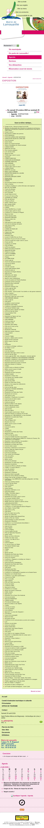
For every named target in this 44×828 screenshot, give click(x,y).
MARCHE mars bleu (10, 148)
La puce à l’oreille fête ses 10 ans (13, 237)
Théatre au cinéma (10, 252)
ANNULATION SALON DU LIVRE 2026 (15, 138)
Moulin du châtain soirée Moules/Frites (15, 516)
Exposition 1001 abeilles (11, 324)
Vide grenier (8, 265)
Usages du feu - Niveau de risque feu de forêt (16, 126)
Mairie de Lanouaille (9, 740)
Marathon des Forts (10, 422)
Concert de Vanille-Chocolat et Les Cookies (16, 436)
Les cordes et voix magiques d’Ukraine (15, 633)
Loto (6, 621)
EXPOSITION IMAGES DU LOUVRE (14, 173)
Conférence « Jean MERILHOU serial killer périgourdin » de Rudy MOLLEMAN (21, 479)
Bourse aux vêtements (10, 514)
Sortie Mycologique (10, 491)
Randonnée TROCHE (10, 329)
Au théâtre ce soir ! (10, 347)
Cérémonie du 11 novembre (12, 556)
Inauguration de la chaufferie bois (13, 654)
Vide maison (8, 486)
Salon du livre (8, 230)
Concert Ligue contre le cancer (13, 210)
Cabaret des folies (9, 232)
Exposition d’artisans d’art (11, 286)
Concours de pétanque (10, 452)
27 (22, 778)
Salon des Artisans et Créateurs (13, 364)
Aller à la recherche (22, 12)
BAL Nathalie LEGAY (10, 204)
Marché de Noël (9, 153)
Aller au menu (22, 8)
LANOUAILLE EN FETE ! (11, 503)
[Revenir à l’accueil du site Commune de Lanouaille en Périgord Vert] (11, 26)
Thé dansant (8, 430)
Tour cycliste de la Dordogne (12, 454)
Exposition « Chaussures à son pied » (14, 397)
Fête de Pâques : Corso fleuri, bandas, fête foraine (18, 677)
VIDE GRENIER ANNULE (11, 298)
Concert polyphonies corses (12, 407)
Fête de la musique (10, 653)
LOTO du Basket (9, 390)
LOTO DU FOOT (9, 371)
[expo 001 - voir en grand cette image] (22, 103)
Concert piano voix (10, 255)
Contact (4, 710)
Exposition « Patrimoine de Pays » (13, 504)
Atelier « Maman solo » (11, 202)
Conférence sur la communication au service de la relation (20, 620)
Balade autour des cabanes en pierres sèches (16, 501)
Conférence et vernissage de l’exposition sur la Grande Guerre (21, 572)
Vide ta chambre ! (9, 293)
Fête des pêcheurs (10, 199)
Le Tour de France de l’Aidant (12, 544)
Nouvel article (8, 178)
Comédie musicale (9, 266)
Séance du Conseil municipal (12, 143)
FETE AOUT (8, 227)
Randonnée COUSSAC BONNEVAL (14, 389)
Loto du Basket (9, 610)
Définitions (5, 735)
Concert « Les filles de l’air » (12, 539)
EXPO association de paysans (12, 248)
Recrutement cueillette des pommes (14, 133)
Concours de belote (10, 597)
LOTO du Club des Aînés (11, 311)
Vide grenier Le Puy (10, 190)
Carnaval (7, 541)
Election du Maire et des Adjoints (13, 603)
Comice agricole (9, 260)
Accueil (4, 77)
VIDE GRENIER (9, 163)
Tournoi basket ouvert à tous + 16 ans (14, 412)
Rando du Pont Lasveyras (11, 339)
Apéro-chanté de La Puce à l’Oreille (14, 669)
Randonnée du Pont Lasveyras (13, 372)
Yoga (6, 343)
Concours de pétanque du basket (13, 224)
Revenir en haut (35, 691)
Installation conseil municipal (12, 303)
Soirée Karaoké (9, 488)
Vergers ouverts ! (9, 132)
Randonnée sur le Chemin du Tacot (14, 500)
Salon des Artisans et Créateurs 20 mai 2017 (16, 413)
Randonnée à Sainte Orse (11, 375)
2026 (7, 767)
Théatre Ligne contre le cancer (13, 166)
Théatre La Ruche (9, 201)
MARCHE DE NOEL (10, 250)
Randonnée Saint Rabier (11, 304)
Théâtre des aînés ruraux (11, 537)
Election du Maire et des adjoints (13, 403)
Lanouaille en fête (9, 322)
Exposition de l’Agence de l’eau (13, 316)
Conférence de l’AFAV (10, 243)
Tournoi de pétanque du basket (13, 261)
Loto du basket (9, 333)
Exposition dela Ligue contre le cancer (14, 352)
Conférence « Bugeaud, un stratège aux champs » (18, 559)
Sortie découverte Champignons (13, 562)
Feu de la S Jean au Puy (11, 196)
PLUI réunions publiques (11, 150)
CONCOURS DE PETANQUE (12, 160)
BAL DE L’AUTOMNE (10, 187)
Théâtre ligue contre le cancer (12, 155)
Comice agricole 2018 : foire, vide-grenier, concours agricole (20, 356)
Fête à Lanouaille (9, 579)
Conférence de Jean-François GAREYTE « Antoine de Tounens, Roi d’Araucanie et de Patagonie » (22, 439)
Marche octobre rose (10, 219)
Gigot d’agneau (9, 580)
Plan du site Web (7, 727)
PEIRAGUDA (8, 233)
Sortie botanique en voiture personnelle (15, 519)
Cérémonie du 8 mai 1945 (11, 666)
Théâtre (7, 366)
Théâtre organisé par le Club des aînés (15, 681)
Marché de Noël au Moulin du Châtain (14, 309)
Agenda (10, 77)
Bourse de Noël (9, 552)
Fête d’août (8, 640)
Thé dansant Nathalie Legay (12, 308)
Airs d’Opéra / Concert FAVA (12, 508)
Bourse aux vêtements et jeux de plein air (15, 661)
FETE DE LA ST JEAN (11, 275)
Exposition (7, 156)
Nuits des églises (9, 410)
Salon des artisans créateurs (12, 331)
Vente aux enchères (10, 557)
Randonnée (8, 344)
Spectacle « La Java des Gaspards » (14, 612)
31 (28, 771)
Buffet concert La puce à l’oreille (13, 369)
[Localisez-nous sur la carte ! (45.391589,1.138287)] (22, 805)
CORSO (7, 207)
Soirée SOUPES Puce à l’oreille (13, 209)
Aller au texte (22, 2)
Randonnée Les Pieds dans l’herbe (14, 392)
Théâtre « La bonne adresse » (12, 467)
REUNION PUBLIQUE (10, 217)
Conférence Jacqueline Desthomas (14, 306)
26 (16, 778)
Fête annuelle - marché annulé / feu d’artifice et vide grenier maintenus (23, 291)
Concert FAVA (8, 643)
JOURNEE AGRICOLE (11, 161)
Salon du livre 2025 (10, 165)
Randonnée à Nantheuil (11, 472)
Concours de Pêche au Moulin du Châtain (15, 465)
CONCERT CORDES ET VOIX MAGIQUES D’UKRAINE (19, 357)
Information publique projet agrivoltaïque (15, 137)
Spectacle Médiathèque (11, 598)
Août (3, 767)
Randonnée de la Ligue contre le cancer (15, 496)
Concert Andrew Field (10, 313)
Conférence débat (9, 585)
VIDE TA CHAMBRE (10, 253)
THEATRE (7, 220)
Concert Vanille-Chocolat (11, 531)
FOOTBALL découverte (11, 495)
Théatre (7, 257)
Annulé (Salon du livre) (10, 194)
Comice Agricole (9, 560)
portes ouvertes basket (11, 294)
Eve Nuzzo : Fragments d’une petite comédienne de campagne (21, 679)
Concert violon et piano (11, 446)
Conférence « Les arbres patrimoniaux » (15, 575)
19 (16, 776)
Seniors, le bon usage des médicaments (15, 384)
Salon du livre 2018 (10, 380)
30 (41, 778)
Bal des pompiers (9, 644)
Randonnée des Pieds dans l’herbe (14, 564)
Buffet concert (8, 459)
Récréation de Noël (10, 618)
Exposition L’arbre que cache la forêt (14, 296)
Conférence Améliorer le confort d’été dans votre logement (20, 185)
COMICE (7, 180)
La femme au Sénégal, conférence (13, 346)
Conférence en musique (11, 588)
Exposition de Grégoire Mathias (13, 271)
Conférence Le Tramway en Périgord (14, 212)
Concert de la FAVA (10, 577)
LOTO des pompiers (10, 247)
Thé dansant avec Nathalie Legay (13, 668)
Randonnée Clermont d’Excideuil (13, 442)
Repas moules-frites (10, 626)
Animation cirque (9, 235)
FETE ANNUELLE (9, 135)
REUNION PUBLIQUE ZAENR (13, 176)
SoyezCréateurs (19, 825)
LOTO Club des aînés (10, 215)
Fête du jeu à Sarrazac (11, 524)
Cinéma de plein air (10, 270)
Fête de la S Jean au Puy (11, 326)
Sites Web (5, 730)
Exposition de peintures (11, 464)
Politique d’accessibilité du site (22, 15)
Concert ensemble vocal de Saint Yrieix (15, 674)
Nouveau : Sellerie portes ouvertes (14, 338)
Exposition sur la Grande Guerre (13, 574)
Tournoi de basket (9, 584)
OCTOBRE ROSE (9, 258)
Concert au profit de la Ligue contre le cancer (16, 240)
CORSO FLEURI (9, 147)
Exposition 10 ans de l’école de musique (15, 238)
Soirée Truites (8, 534)
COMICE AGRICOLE (10, 158)
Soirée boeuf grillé (9, 630)
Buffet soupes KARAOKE (11, 171)
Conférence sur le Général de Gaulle (14, 649)
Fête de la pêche (9, 456)
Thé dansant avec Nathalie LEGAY (14, 377)
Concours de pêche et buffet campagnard (15, 648)
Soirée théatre (8, 142)
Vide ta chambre (9, 184)
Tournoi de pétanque (10, 189)
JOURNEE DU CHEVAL (11, 197)
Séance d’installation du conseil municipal (15, 145)
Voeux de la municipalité (11, 615)
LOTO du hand (8, 418)
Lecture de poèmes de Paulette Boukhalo (15, 280)
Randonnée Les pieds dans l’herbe (13, 417)
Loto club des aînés (10, 151)
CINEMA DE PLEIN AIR (11, 229)
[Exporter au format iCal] (37, 112)
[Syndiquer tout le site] (22, 810)
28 (28, 778)
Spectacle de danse (10, 587)
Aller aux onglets (22, 5)
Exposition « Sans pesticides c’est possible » (16, 441)
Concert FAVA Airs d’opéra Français (14, 449)
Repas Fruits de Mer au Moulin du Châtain (16, 477)
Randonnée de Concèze (11, 394)
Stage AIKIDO (8, 528)
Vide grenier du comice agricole (13, 222)
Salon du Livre (8, 526)
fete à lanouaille (9, 192)
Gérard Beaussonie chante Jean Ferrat (15, 664)
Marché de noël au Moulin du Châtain (14, 475)
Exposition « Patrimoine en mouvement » (15, 447)
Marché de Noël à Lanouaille (12, 474)
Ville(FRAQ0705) (7, 721)
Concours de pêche (10, 427)
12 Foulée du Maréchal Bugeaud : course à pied (17, 686)
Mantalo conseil (34, 823)
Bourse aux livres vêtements (12, 536)
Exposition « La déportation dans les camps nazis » (18, 635)
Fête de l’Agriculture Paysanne (13, 532)
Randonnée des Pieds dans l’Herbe (14, 554)
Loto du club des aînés (11, 354)
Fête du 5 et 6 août (10, 400)
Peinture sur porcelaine (11, 623)
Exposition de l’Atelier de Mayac (13, 676)
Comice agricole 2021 (10, 288)
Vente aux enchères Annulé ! (12, 481)
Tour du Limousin (9, 140)
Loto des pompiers (9, 351)
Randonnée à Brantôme (11, 521)
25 (9, 778)
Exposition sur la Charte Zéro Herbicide (15, 595)
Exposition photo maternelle (12, 283)
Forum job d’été (9, 242)
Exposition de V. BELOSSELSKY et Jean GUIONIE (18, 415)
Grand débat (8, 349)
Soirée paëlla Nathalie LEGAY (12, 268)
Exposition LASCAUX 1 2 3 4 (12, 490)
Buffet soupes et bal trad (11, 341)
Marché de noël (9, 385)
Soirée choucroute (9, 470)
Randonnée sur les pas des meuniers (14, 361)
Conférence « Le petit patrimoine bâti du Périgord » (18, 506)
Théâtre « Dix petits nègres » (12, 493)
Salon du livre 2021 (10, 289)
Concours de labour (10, 263)
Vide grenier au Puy (10, 225)
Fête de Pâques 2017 (10, 420)
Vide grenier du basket (10, 276)
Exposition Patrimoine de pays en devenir (15, 362)
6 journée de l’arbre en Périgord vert (14, 684)
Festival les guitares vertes (12, 656)
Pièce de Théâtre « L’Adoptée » (13, 682)
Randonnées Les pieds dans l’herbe (14, 462)
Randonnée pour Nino (10, 569)
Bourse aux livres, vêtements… (13, 672)
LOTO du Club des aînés (11, 435)
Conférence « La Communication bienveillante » (17, 523)
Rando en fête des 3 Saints (12, 518)
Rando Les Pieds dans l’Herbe (12, 382)
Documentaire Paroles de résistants (14, 182)
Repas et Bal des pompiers (12, 405)
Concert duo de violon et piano (13, 399)
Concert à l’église (9, 336)
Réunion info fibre (9, 205)
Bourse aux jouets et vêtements (13, 590)
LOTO (6, 551)
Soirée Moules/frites (10, 451)
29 (34, 778)
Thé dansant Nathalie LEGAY (12, 498)
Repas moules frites (10, 565)
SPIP (33, 825)
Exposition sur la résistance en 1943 (14, 646)
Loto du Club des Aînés (11, 483)
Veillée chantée (9, 592)
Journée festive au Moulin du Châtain (14, 367)
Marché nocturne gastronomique (13, 641)
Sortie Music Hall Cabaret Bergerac (14, 628)
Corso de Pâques (9, 529)
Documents (6, 732)
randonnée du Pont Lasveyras (12, 281)
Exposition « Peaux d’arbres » (12, 638)
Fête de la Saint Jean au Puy (12, 513)
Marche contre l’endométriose (12, 278)
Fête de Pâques (9, 245)
